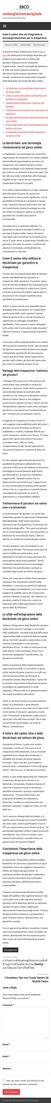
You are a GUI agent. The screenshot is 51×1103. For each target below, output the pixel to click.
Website (7, 1068)
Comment (8, 1005)
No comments (39, 44)
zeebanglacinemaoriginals (22, 13)
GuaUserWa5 (25, 44)
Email (6, 1056)
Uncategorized (10, 950)
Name (6, 1044)
